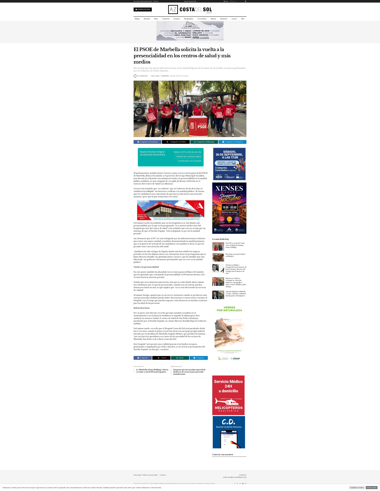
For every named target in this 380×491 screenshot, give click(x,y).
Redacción (144, 76)
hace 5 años (155, 76)
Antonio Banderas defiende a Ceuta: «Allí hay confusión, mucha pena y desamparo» (236, 294)
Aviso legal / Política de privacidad (143, 1)
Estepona (177, 19)
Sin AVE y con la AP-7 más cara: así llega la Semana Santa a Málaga (235, 245)
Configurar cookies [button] (357, 487)
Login (226, 1)
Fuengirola (165, 19)
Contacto (155, 1)
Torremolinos (201, 19)
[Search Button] (245, 1)
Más (242, 19)
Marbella (147, 19)
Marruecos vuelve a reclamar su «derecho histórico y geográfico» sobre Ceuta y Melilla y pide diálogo (236, 282)
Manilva (213, 19)
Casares (234, 19)
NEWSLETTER (143, 9)
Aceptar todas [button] (371, 487)
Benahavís (223, 19)
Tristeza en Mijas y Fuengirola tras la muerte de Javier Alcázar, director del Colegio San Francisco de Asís (236, 269)
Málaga (137, 19)
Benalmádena (188, 19)
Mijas (156, 19)
